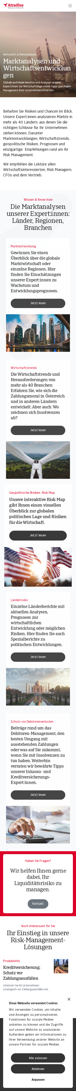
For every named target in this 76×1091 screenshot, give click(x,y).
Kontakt (38, 903)
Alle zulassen (38, 1058)
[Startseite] (13, 6)
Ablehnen (38, 1069)
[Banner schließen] (69, 1000)
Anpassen (38, 1079)
